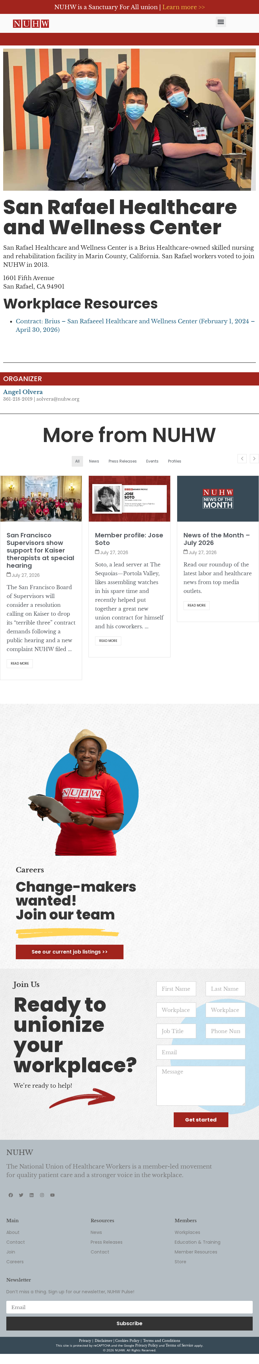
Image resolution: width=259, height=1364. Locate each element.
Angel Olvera (23, 392)
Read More (20, 640)
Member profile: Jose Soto (41, 539)
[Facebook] (10, 1217)
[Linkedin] (31, 1217)
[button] (221, 22)
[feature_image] (41, 498)
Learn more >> (183, 7)
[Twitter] (21, 1217)
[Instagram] (42, 1217)
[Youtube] (52, 1217)
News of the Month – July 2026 (128, 539)
